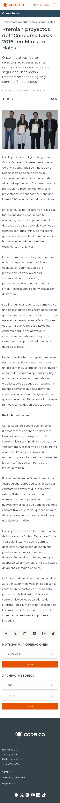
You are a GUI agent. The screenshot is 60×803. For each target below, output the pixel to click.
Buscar (30, 664)
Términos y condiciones (14, 777)
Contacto (7, 772)
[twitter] (15, 634)
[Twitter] (12, 99)
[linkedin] (24, 634)
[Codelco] (13, 5)
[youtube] (34, 634)
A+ (52, 98)
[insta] (44, 634)
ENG (39, 5)
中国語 (46, 5)
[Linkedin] (8, 99)
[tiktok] (53, 634)
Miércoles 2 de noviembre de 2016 (23, 90)
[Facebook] (3, 99)
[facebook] (6, 634)
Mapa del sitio (9, 783)
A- (56, 98)
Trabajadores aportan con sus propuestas (28, 21)
